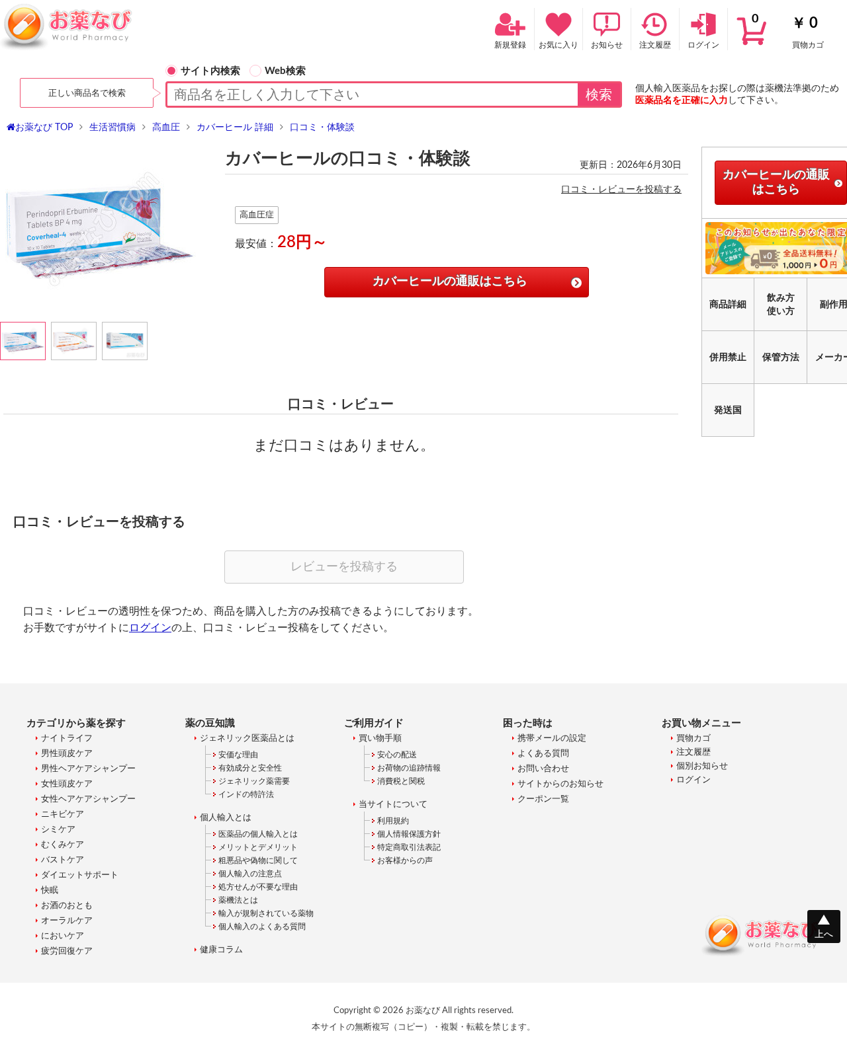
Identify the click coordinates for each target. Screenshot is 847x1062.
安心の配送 (397, 755)
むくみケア (62, 845)
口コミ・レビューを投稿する (621, 189)
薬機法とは (238, 900)
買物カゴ (788, 31)
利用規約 (393, 821)
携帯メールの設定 (551, 738)
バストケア (62, 860)
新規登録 (510, 45)
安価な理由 (238, 755)
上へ (824, 934)
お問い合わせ (543, 769)
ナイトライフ (67, 738)
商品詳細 (727, 304)
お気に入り (558, 45)
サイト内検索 (210, 71)
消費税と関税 (401, 781)
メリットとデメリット (258, 847)
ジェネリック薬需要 (254, 781)
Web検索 (285, 71)
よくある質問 (543, 753)
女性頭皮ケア (67, 784)
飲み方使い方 (781, 304)
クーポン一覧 (543, 799)
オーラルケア (67, 921)
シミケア (58, 829)
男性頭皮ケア (67, 753)
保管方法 (780, 357)
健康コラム (221, 950)
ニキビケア (62, 814)
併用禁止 (727, 357)
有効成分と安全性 (250, 768)
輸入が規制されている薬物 (266, 913)
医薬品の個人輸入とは (258, 834)
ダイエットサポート (79, 875)
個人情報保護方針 (409, 834)
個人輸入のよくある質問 (262, 926)
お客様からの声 (405, 860)
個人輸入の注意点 (250, 874)
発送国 (728, 410)
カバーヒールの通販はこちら (450, 281)
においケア (62, 936)
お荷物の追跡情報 (409, 768)
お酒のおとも (67, 905)
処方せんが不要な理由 (258, 887)
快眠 (49, 890)
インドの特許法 (246, 794)
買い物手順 (380, 738)
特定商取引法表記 (409, 847)
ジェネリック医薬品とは (247, 738)
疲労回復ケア (67, 951)
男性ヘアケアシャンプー (88, 769)
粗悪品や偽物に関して (258, 860)
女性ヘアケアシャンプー (88, 799)
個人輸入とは (225, 818)
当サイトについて (393, 804)
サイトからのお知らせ (560, 784)
